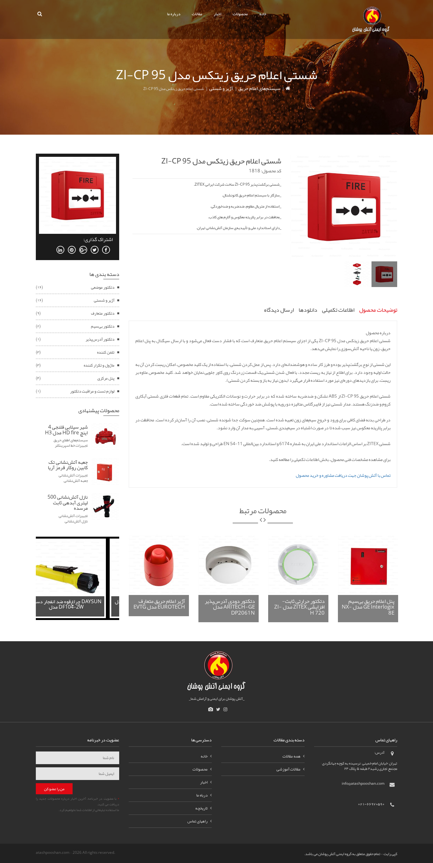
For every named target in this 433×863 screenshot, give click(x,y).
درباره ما (173, 14)
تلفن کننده (105, 352)
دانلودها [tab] (308, 310)
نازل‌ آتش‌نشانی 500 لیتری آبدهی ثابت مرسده (68, 502)
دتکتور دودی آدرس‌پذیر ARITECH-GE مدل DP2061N (230, 607)
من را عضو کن (54, 789)
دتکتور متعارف (102, 313)
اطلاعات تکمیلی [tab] (338, 310)
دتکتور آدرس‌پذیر (100, 339)
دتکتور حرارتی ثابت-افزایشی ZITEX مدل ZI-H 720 (299, 607)
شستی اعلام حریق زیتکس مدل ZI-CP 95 (221, 161)
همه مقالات (291, 756)
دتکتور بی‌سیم (102, 326)
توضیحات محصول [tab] (378, 310)
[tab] (384, 274)
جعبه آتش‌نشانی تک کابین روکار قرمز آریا (68, 465)
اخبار (217, 14)
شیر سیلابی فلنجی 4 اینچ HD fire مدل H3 (66, 430)
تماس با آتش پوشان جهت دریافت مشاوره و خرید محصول (343, 475)
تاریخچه (201, 808)
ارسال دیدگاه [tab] (279, 310)
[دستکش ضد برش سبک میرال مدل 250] (77, 580)
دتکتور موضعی (102, 287)
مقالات (197, 14)
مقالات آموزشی (288, 769)
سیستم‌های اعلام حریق (259, 88)
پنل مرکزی (105, 378)
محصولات (240, 14)
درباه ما (202, 795)
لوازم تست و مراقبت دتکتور (92, 391)
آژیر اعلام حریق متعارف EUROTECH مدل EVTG (159, 604)
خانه (262, 14)
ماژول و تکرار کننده (99, 365)
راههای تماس (197, 821)
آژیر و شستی (221, 88)
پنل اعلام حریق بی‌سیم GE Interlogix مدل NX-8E (368, 607)
